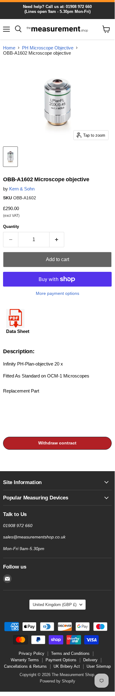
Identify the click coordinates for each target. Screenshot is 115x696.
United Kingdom (54, 604)
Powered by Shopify (57, 681)
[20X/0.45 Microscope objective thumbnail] (10, 156)
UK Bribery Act (67, 666)
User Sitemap (99, 666)
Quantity (11, 226)
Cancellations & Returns (25, 666)
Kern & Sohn (22, 188)
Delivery (90, 660)
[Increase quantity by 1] (57, 239)
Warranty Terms (25, 660)
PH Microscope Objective (47, 47)
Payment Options (61, 660)
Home (9, 47)
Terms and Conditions (70, 653)
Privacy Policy (31, 653)
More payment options (57, 293)
